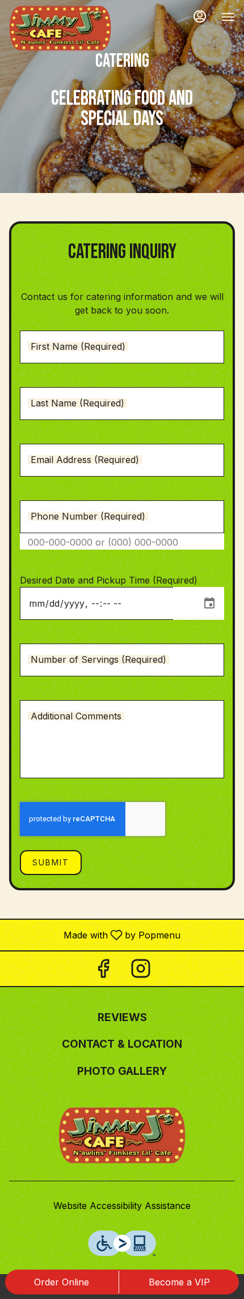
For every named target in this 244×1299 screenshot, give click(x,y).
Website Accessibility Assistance (122, 1205)
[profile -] (200, 16)
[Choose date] (209, 603)
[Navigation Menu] (228, 17)
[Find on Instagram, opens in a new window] (141, 971)
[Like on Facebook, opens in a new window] (103, 971)
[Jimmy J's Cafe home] (60, 28)
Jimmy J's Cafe (122, 1135)
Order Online (61, 1282)
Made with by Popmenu (94, 934)
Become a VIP (179, 1282)
